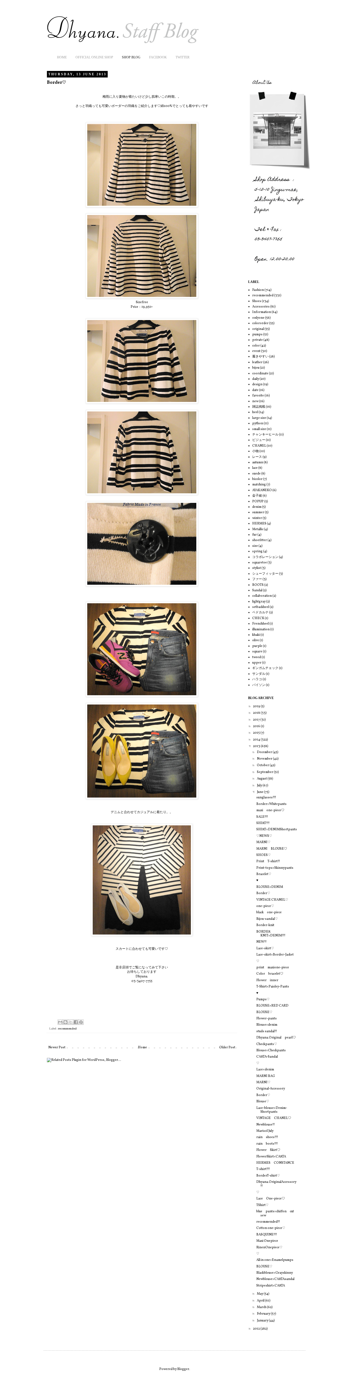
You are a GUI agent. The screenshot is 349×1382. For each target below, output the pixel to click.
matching (259, 484)
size (255, 546)
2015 (256, 733)
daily (255, 379)
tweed (256, 657)
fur (254, 535)
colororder (260, 323)
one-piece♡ (265, 906)
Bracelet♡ (263, 874)
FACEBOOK (158, 57)
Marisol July (264, 1131)
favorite (258, 395)
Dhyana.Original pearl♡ (276, 1037)
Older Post (227, 1047)
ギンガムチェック (265, 668)
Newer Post (56, 1047)
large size (259, 418)
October (263, 765)
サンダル (258, 674)
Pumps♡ (263, 999)
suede (256, 473)
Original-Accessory (270, 1089)
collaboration (262, 596)
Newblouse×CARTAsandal (275, 1279)
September (265, 772)
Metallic (257, 529)
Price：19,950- (142, 307)
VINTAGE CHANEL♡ (272, 900)
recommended (67, 1029)
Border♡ (263, 893)
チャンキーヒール (265, 434)
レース (257, 457)
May (260, 1294)
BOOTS (258, 585)
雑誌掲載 (258, 407)
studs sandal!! (266, 1031)
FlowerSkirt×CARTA (271, 1156)
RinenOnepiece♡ (269, 1247)
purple (257, 646)
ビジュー (258, 440)
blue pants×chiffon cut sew (275, 1213)
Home (142, 1047)
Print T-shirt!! (268, 861)
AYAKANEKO (262, 490)
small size (259, 429)
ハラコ (257, 679)
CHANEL (259, 446)
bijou (255, 368)
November (265, 759)
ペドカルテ (260, 612)
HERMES (259, 523)
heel (255, 412)
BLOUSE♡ (264, 1012)
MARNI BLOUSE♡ (271, 849)
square (257, 651)
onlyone (258, 318)
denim (256, 507)
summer (258, 512)
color (256, 346)
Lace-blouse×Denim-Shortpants (271, 1110)
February (264, 1314)
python (257, 423)
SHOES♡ (263, 855)
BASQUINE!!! (266, 1234)
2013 (257, 746)
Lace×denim (265, 1069)
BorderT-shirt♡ (268, 1176)
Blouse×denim (266, 1025)
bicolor (257, 479)
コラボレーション (265, 557)
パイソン (258, 685)
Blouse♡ (262, 1101)
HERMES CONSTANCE (275, 1163)
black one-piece (269, 912)
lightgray (259, 601)
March (262, 1307)
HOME (62, 57)
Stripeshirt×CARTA (270, 1286)
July (260, 785)
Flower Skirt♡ (268, 1150)
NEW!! (261, 942)
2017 (256, 720)
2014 (257, 740)
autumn (257, 462)
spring (257, 551)
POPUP (258, 501)
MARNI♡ (263, 842)
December (265, 752)
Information (261, 312)
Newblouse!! (265, 1125)
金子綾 (257, 496)
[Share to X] (70, 1022)
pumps (257, 334)
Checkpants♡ (266, 1044)
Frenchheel (260, 624)
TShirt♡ (262, 1205)
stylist (256, 568)
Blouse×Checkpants (271, 1050)
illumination (261, 629)
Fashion (258, 290)
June (260, 792)
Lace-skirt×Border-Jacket (275, 955)
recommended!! (268, 1222)
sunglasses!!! (266, 797)
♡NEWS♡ (264, 836)
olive (255, 640)
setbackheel (260, 607)
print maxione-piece (272, 967)
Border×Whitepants (271, 804)
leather (257, 362)
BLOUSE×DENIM (269, 887)
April (261, 1301)
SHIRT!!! (263, 823)
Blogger (183, 1369)
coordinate (260, 373)
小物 (255, 451)
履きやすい (260, 356)
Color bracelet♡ (269, 974)
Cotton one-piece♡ (270, 1228)
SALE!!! (262, 817)
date (255, 390)
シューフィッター (265, 574)
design (257, 384)
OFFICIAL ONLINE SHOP (94, 57)
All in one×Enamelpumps (274, 1260)
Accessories (261, 307)
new (255, 401)
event (256, 351)
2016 (257, 726)
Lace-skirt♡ (265, 948)
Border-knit (265, 925)
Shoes (256, 301)
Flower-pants (266, 1018)
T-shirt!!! (263, 1169)
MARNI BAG (265, 1076)
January (263, 1320)
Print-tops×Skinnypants (274, 868)
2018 (257, 713)
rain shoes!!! (267, 1137)
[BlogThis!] (65, 1022)
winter (257, 518)
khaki (256, 635)
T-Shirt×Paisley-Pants (272, 986)
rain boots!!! (267, 1144)
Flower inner (267, 980)
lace (255, 468)
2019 (257, 706)
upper (256, 663)
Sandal (257, 590)
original (258, 329)
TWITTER (182, 57)
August (262, 779)
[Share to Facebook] (76, 1022)
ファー (257, 579)
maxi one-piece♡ (270, 810)
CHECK (258, 618)
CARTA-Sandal (267, 1057)
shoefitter (259, 540)
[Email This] (60, 1022)
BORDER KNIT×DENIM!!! (270, 934)
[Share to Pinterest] (81, 1022)
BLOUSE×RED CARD (272, 1006)
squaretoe (259, 562)
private (257, 340)
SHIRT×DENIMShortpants (276, 829)
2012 (256, 1329)
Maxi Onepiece (267, 1241)
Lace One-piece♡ (270, 1198)
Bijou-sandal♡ (267, 919)
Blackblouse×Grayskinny (274, 1273)
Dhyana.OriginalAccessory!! (276, 1184)
